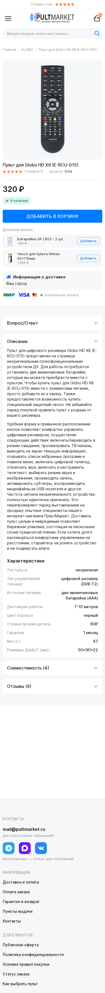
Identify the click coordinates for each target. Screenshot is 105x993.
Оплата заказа (16, 891)
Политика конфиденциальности (33, 954)
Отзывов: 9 (33, 171)
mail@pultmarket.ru (24, 829)
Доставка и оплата (21, 882)
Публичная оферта (20, 944)
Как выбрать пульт (20, 983)
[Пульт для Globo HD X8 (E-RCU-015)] (52, 109)
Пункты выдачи (18, 911)
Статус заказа (16, 974)
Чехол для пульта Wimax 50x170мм (38, 256)
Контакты (12, 921)
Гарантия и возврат (21, 901)
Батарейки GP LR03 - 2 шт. (40, 239)
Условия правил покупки (26, 964)
